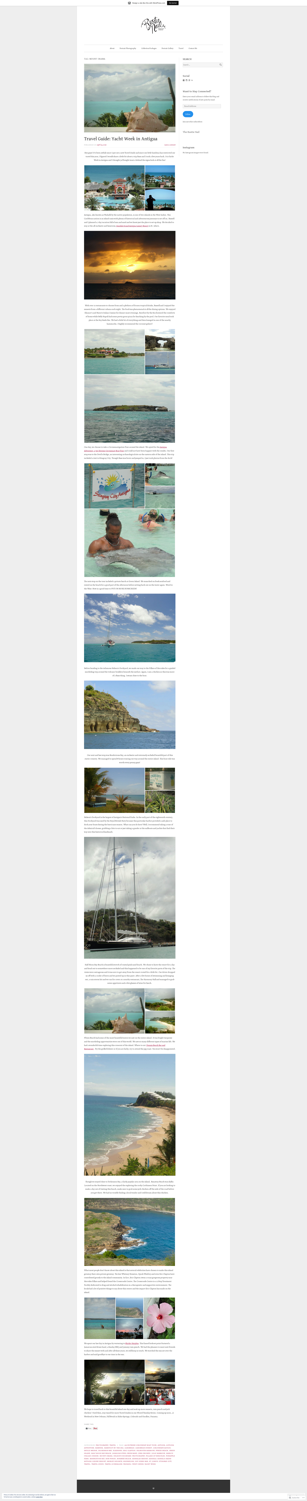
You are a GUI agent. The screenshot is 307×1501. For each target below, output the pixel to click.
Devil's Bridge (90, 1450)
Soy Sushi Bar (141, 1461)
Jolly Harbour (158, 1453)
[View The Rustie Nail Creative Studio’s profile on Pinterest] (189, 80)
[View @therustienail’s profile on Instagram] (187, 80)
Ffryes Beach (162, 1450)
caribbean (129, 1448)
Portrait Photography (128, 48)
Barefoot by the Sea (114, 1448)
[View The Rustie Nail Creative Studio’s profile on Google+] (192, 80)
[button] (114, 188)
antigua (161, 1445)
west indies (138, 1464)
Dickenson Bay (105, 1450)
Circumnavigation (162, 1448)
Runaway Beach (124, 1458)
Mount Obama (106, 1456)
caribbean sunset (143, 1448)
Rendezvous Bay (97, 1458)
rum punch (111, 1458)
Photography (102, 1445)
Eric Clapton (129, 1450)
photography (138, 1456)
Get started (173, 3)
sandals (152, 1458)
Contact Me (193, 48)
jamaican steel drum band (124, 1453)
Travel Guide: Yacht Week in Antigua (120, 139)
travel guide (98, 1464)
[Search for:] (203, 65)
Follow (187, 114)
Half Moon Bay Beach (101, 1453)
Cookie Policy (39, 1497)
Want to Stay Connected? (197, 91)
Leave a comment (169, 145)
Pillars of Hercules (155, 1456)
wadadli (127, 1464)
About (112, 48)
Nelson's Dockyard (122, 1456)
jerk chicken (144, 1453)
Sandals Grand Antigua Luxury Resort (132, 226)
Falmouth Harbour (146, 1450)
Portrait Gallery (167, 48)
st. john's (153, 1461)
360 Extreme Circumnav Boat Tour (140, 1445)
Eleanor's (117, 1450)
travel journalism (113, 1464)
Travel (181, 48)
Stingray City (165, 1461)
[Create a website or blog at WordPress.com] (153, 1488)
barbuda (99, 1448)
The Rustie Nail (191, 132)
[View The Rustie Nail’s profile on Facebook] (184, 80)
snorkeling (128, 1461)
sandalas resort (140, 1458)
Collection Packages (148, 48)
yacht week (150, 1464)
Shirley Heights (132, 1343)
